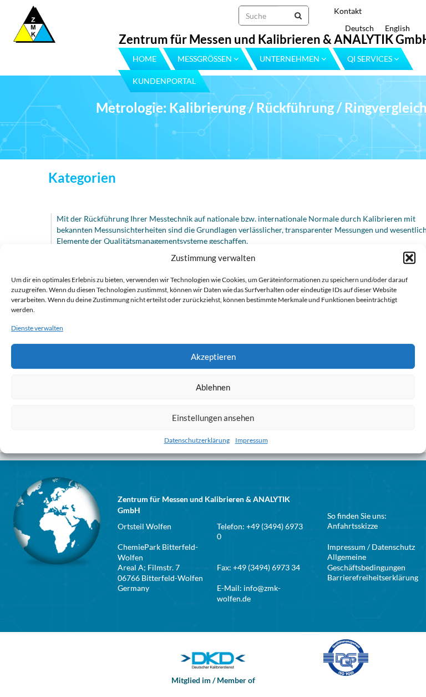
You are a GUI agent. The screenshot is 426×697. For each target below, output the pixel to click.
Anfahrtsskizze (352, 525)
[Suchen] (292, 15)
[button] (409, 257)
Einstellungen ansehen (213, 418)
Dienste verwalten (37, 328)
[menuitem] (354, 28)
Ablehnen (213, 387)
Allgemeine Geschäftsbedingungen (366, 562)
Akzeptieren (213, 357)
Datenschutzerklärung (197, 440)
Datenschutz (393, 546)
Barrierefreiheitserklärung (372, 577)
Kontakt (348, 11)
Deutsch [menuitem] (359, 28)
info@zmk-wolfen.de (249, 593)
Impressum (251, 440)
